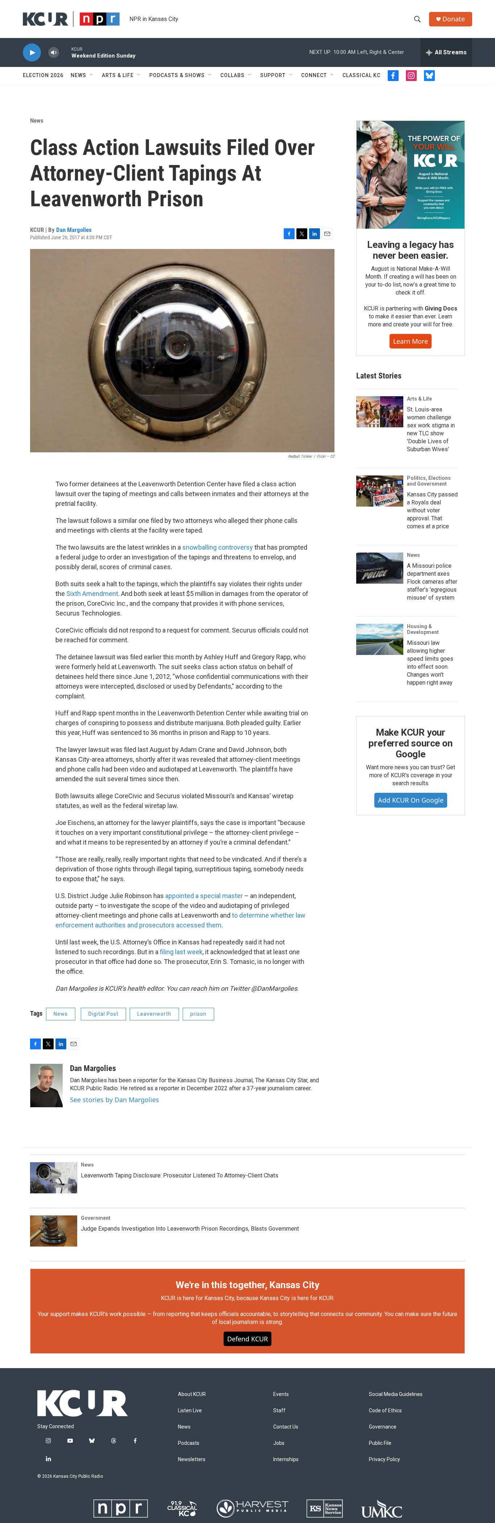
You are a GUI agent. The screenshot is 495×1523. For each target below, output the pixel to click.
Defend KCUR (247, 1338)
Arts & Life (118, 75)
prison (198, 1014)
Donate (453, 19)
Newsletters (191, 1459)
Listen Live (190, 1410)
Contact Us (285, 1427)
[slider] (65, 52)
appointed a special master (204, 896)
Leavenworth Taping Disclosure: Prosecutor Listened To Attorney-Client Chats (179, 1175)
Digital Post (103, 1014)
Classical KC (361, 75)
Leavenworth (154, 1014)
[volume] (53, 53)
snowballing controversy (217, 547)
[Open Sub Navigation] (92, 75)
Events (281, 1394)
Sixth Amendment (92, 593)
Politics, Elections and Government (429, 481)
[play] (32, 52)
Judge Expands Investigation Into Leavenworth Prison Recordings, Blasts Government (190, 1228)
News (78, 75)
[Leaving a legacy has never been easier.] (411, 175)
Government (96, 1218)
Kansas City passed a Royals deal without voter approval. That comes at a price (432, 510)
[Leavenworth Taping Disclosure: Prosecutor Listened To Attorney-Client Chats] (53, 1177)
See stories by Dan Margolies (114, 1099)
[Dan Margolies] (46, 1085)
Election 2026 (43, 75)
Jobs (278, 1443)
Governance (382, 1427)
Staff (279, 1410)
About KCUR (192, 1394)
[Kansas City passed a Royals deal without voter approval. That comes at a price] (379, 491)
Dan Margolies (74, 229)
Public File (380, 1443)
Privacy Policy (384, 1459)
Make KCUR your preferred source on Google (410, 743)
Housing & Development (423, 629)
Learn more (410, 341)
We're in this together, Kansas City (247, 1284)
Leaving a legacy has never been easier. (410, 250)
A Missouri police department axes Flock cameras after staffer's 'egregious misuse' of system (432, 581)
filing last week (181, 952)
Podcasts (188, 1443)
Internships (286, 1459)
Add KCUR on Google (411, 800)
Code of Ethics (385, 1410)
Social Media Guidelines (396, 1394)
